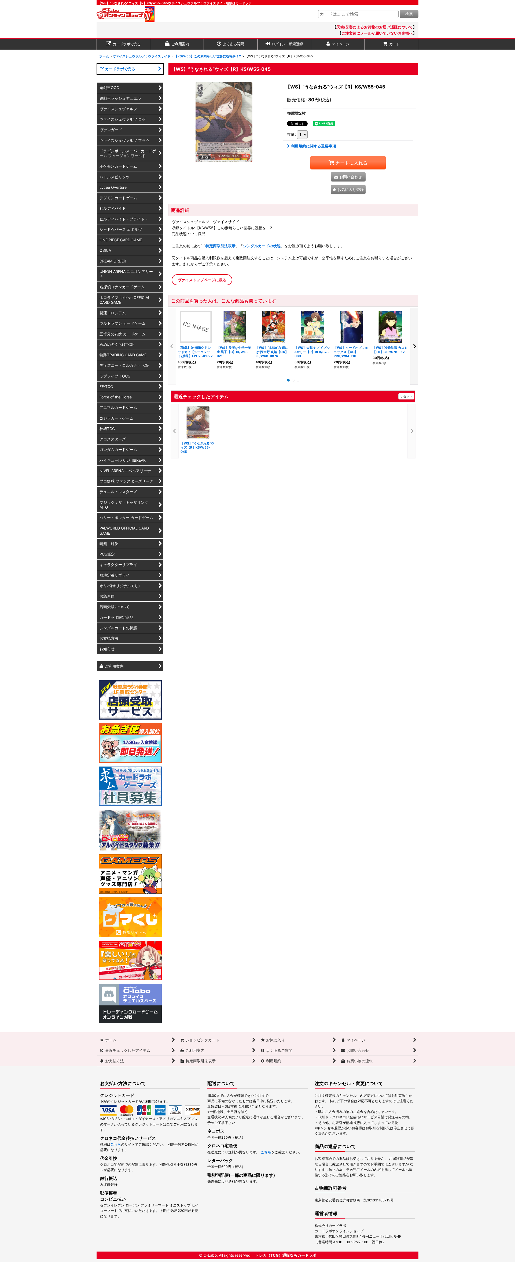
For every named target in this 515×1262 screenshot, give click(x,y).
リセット (406, 396)
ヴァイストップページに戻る (202, 279)
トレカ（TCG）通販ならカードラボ (285, 1255)
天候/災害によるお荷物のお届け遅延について (374, 27)
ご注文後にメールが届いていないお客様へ (377, 33)
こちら (116, 1144)
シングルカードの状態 (262, 245)
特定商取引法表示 (220, 245)
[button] (348, 189)
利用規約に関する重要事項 (313, 146)
